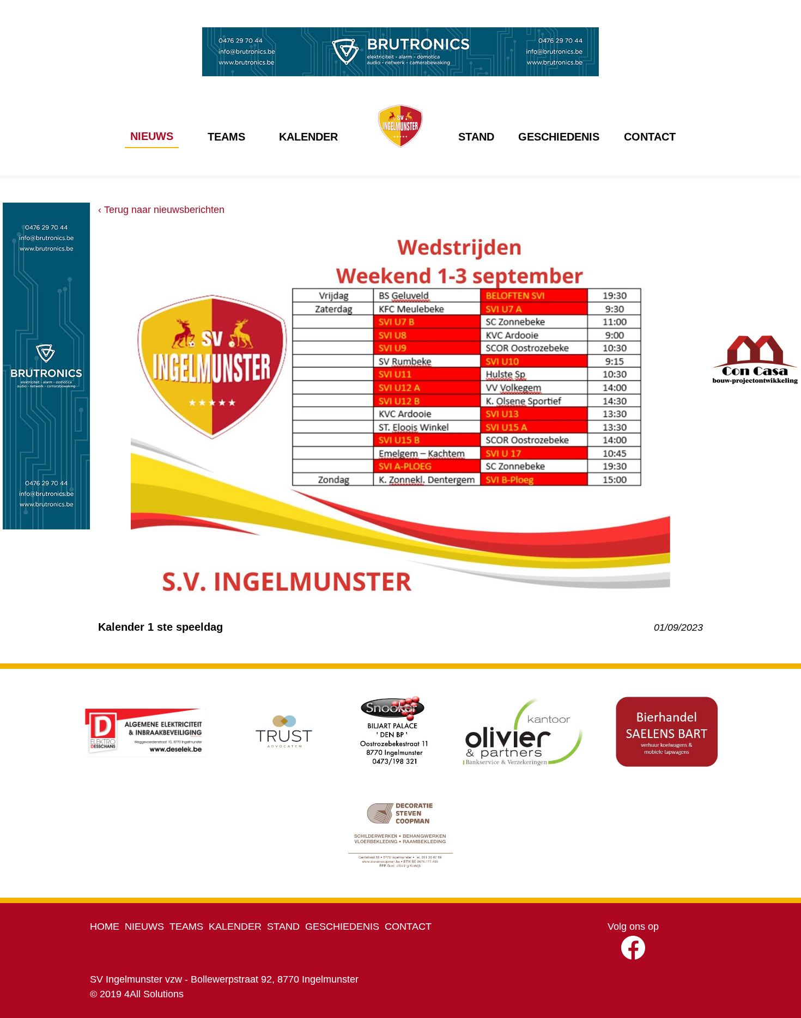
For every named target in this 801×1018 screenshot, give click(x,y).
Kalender (308, 137)
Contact (650, 137)
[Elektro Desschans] (145, 731)
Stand (476, 137)
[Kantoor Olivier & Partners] (522, 731)
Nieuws (151, 136)
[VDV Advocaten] (284, 731)
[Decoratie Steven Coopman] (401, 835)
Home (104, 926)
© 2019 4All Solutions (137, 994)
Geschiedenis (558, 137)
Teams (226, 137)
